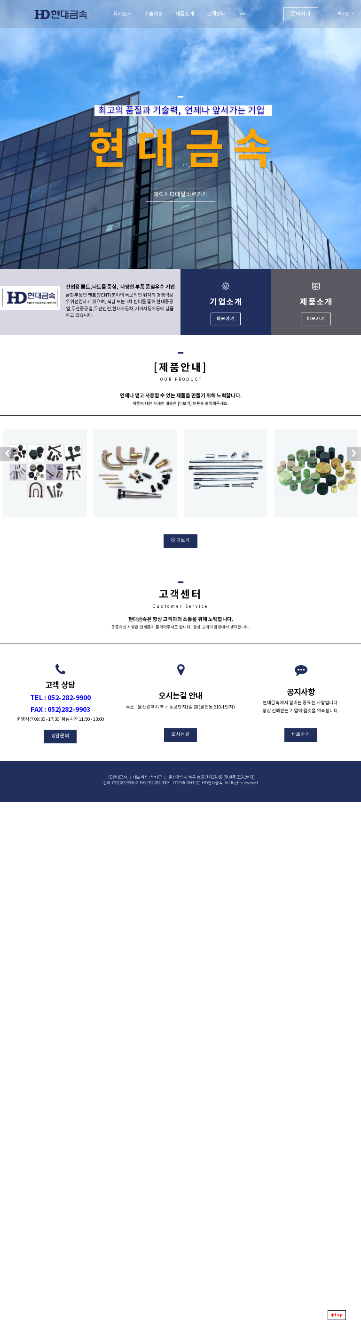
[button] (7, 454)
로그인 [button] (343, 14)
